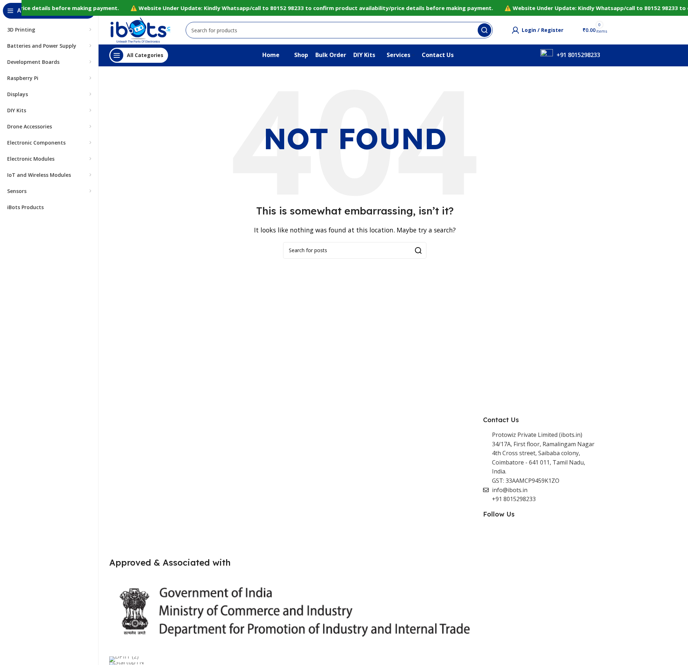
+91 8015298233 (578, 55)
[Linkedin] (586, 534)
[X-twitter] (515, 534)
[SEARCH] (418, 250)
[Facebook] (492, 534)
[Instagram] (539, 534)
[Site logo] (140, 29)
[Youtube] (562, 534)
